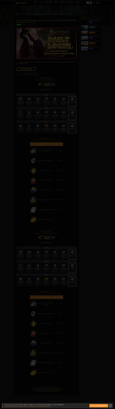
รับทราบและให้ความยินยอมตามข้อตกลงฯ (99, 405)
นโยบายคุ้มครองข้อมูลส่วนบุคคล (11, 406)
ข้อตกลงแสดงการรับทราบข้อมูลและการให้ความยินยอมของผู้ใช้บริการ (36, 406)
